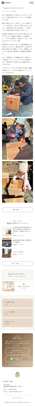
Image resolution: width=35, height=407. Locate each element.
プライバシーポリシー (17, 398)
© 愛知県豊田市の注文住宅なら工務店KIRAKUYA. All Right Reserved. (17, 402)
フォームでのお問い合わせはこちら (17, 364)
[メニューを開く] (32, 3)
